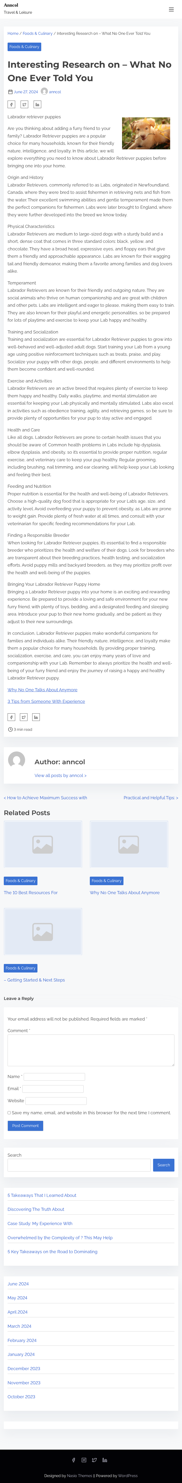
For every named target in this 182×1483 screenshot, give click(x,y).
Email (14, 1088)
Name (15, 1076)
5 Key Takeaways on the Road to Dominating (52, 1251)
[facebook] (11, 104)
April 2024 (17, 1312)
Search (15, 1155)
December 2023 (24, 1368)
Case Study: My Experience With (40, 1223)
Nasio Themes (80, 1476)
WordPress (128, 1476)
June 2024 (18, 1283)
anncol (55, 92)
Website (16, 1100)
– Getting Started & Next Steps (34, 979)
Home (13, 33)
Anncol (11, 5)
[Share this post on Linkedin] (37, 104)
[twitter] (24, 104)
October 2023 (21, 1396)
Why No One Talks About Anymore (42, 689)
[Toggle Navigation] (171, 9)
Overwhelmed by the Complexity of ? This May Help (60, 1237)
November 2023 (24, 1382)
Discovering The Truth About (36, 1209)
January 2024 (21, 1354)
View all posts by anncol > (60, 775)
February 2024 (22, 1340)
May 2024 (17, 1297)
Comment (19, 1030)
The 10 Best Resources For (31, 892)
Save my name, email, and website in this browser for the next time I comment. (91, 1112)
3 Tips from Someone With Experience (46, 701)
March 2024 (19, 1326)
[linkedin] (104, 1461)
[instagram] (84, 1461)
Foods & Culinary (38, 33)
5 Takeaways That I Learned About (42, 1195)
